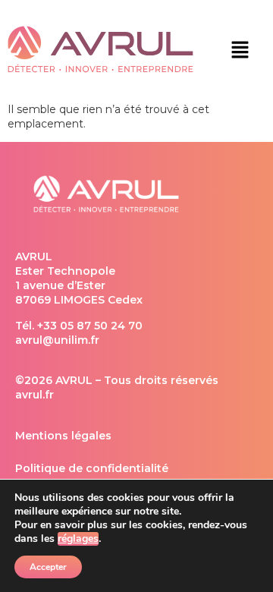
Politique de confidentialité (91, 468)
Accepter (48, 567)
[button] (239, 51)
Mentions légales (63, 435)
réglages (78, 539)
